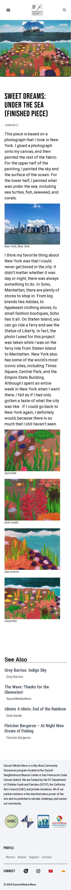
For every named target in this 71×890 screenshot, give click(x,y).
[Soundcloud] (63, 871)
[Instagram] (38, 871)
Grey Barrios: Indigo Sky (26, 670)
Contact (47, 857)
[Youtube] (50, 871)
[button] (8, 10)
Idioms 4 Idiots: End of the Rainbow (35, 709)
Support (34, 857)
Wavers (10, 857)
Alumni (22, 857)
